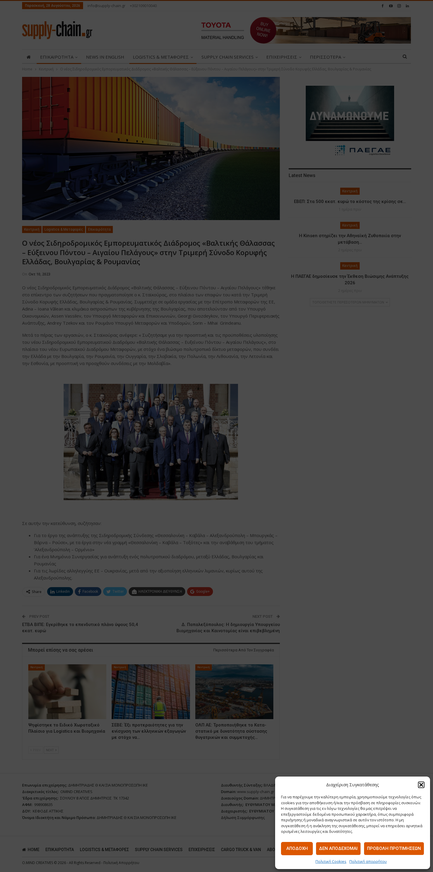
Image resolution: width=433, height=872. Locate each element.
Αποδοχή (297, 848)
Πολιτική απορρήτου (368, 861)
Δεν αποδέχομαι (338, 848)
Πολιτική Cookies (330, 861)
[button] (421, 785)
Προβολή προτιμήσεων (394, 848)
